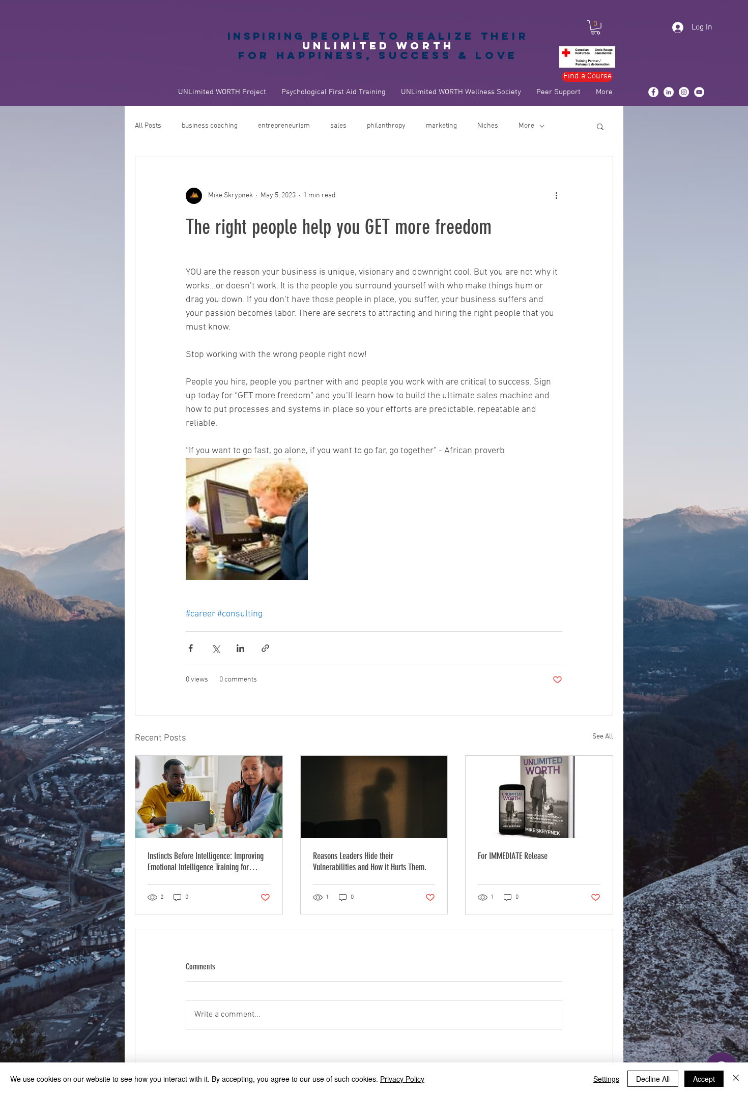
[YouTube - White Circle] (699, 92)
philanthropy (386, 126)
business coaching (210, 126)
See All (602, 736)
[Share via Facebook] (190, 648)
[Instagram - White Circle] (684, 92)
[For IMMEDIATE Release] (539, 797)
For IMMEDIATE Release (513, 856)
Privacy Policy (402, 1079)
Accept (704, 1079)
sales (338, 126)
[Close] (736, 1079)
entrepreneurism (284, 126)
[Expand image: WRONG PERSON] (247, 519)
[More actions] (556, 196)
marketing (441, 126)
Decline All (653, 1079)
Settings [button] (606, 1079)
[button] (595, 27)
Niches (487, 126)
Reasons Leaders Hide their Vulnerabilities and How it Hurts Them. (369, 861)
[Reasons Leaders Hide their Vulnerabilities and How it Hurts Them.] (374, 797)
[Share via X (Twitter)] (215, 648)
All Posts (148, 126)
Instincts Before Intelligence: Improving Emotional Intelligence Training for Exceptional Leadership (206, 861)
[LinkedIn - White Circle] (669, 92)
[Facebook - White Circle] (653, 92)
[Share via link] (265, 648)
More (526, 126)
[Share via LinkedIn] (240, 648)
